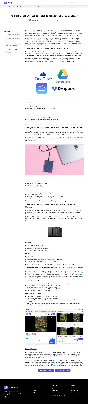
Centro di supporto (56, 392)
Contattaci (35, 390)
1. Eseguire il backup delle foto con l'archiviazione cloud (13, 35)
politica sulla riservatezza (76, 392)
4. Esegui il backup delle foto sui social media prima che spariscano (12, 51)
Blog (10, 6)
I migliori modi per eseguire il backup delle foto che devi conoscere (35, 6)
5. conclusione (9, 54)
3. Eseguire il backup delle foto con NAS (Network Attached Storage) (13, 45)
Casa (5, 6)
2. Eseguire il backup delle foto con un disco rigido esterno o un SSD (13, 40)
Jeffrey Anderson (36, 20)
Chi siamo (35, 388)
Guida (81, 2)
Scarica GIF (15, 6)
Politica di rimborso (74, 390)
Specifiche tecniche (56, 388)
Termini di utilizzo (74, 388)
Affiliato (35, 392)
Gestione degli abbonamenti (58, 395)
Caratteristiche (73, 2)
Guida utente (55, 390)
